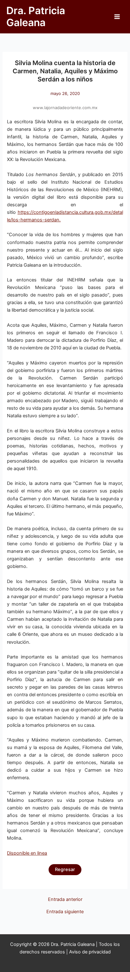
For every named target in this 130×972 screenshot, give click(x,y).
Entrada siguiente (65, 911)
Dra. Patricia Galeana (35, 16)
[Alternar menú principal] (117, 16)
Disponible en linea (27, 853)
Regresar (65, 869)
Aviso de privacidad (90, 952)
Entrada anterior (65, 899)
